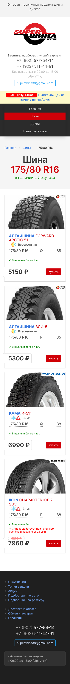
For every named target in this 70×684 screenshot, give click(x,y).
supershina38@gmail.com (35, 83)
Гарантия (15, 618)
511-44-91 (35, 66)
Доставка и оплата (22, 609)
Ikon (30, 502)
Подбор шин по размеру (26, 600)
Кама (20, 413)
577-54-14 (35, 60)
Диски (35, 124)
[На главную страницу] (35, 45)
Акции (13, 591)
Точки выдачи (18, 586)
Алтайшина (31, 238)
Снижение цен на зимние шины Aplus (36, 97)
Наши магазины (35, 131)
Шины (35, 116)
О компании (17, 582)
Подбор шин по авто (23, 595)
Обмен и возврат (20, 613)
